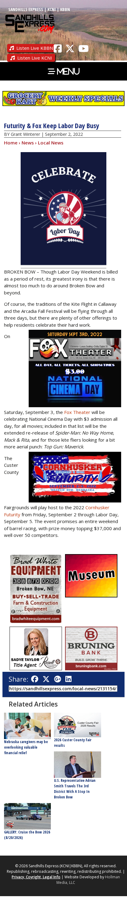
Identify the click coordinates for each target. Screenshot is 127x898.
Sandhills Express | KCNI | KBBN (39, 9)
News (28, 143)
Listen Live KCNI (34, 58)
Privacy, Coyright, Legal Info (36, 877)
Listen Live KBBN (34, 48)
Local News (50, 143)
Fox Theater (76, 412)
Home (11, 143)
